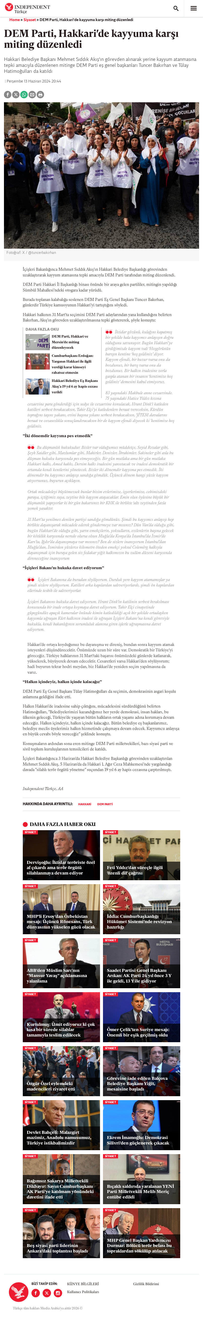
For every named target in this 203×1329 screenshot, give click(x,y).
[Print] (40, 94)
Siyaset (30, 20)
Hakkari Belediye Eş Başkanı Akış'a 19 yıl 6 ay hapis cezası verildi (75, 386)
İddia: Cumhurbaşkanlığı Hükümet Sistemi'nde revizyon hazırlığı (139, 922)
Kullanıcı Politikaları (83, 1292)
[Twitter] (47, 1293)
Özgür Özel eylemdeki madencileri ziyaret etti (51, 1087)
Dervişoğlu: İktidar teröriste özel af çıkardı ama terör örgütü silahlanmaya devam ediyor (61, 868)
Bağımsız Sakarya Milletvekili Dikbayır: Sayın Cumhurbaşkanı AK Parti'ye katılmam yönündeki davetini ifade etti (60, 1189)
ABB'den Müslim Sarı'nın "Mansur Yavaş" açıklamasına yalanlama (57, 976)
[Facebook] (35, 1293)
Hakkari (84, 804)
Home (14, 20)
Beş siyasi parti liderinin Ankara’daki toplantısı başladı (57, 1249)
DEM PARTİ (105, 804)
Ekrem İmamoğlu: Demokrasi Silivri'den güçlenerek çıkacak (138, 1141)
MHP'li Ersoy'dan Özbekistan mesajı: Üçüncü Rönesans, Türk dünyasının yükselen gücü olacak (61, 922)
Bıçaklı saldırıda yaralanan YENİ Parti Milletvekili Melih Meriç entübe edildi (140, 1192)
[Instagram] (58, 1293)
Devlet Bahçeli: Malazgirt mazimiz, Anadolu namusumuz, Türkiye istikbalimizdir (59, 1138)
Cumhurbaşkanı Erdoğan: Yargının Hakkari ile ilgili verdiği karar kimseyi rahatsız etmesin (72, 364)
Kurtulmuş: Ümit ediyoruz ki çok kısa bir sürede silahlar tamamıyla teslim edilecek (61, 1030)
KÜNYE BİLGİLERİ (83, 1284)
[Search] (176, 8)
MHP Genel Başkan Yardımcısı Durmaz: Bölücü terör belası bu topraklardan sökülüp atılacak (139, 1246)
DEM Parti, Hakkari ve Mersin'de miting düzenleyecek (70, 342)
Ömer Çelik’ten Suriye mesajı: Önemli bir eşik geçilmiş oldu (138, 1033)
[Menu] (193, 8)
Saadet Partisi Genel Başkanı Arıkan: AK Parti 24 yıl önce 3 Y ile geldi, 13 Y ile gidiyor (139, 976)
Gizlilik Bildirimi (146, 1284)
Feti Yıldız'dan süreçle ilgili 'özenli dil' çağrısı (135, 871)
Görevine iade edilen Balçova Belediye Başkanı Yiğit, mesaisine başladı (137, 1084)
